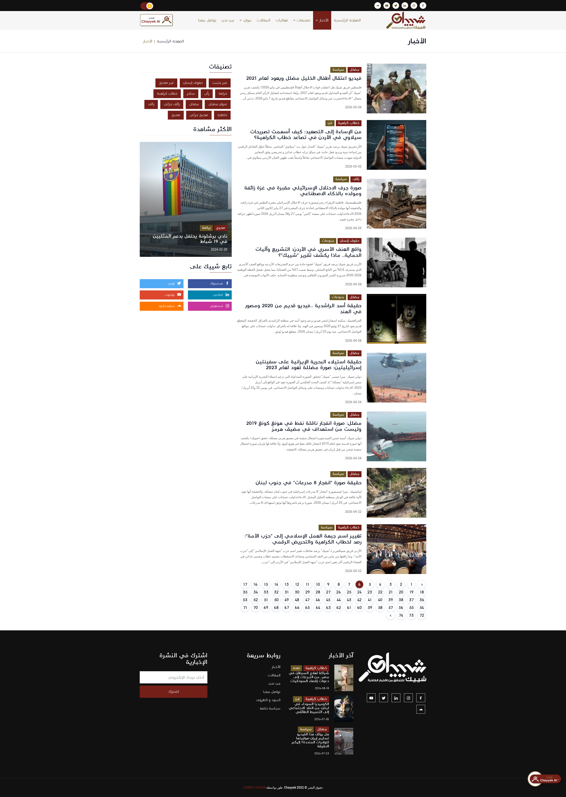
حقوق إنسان (349, 241)
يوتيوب (170, 295)
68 (276, 608)
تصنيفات (302, 20)
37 (411, 600)
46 (318, 600)
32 (276, 592)
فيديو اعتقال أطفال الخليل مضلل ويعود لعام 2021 (303, 78)
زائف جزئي (172, 104)
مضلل (354, 70)
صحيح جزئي (199, 115)
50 (276, 600)
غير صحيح (166, 83)
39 (390, 600)
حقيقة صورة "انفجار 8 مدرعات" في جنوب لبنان (308, 482)
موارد (246, 20)
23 (369, 592)
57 (390, 608)
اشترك (173, 692)
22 (380, 592)
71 (245, 608)
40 (380, 600)
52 (255, 600)
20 (401, 592)
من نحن (228, 20)
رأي (206, 93)
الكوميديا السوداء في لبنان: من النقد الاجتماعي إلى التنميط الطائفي (309, 708)
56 (401, 608)
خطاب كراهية (348, 123)
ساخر (191, 93)
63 (328, 608)
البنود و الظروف (268, 700)
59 (370, 608)
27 (328, 592)
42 (359, 600)
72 (422, 615)
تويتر (172, 283)
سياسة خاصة (270, 708)
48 (297, 600)
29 (307, 592)
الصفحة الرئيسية (347, 20)
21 (391, 592)
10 (318, 584)
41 (370, 600)
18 (422, 592)
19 (411, 592)
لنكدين (218, 295)
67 (286, 608)
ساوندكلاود (167, 306)
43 (349, 600)
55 (411, 608)
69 (266, 608)
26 (338, 592)
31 (287, 592)
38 (401, 600)
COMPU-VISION (254, 787)
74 (401, 615)
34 (255, 592)
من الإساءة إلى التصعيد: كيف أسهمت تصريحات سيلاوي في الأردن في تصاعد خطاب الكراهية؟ (305, 134)
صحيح (175, 115)
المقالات (263, 20)
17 (245, 584)
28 (318, 592)
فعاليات (282, 20)
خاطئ (222, 115)
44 (339, 600)
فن (330, 123)
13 (287, 584)
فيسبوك (217, 283)
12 (297, 584)
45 (328, 600)
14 (276, 584)
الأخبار (323, 20)
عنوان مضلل (217, 104)
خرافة (223, 93)
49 (287, 600)
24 (359, 592)
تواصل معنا (207, 20)
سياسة (338, 70)
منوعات (328, 241)
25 (349, 592)
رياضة (206, 228)
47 (307, 600)
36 (421, 600)
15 (266, 584)
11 (307, 584)
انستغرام (217, 306)
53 (245, 600)
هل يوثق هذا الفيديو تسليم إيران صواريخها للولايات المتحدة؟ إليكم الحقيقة (310, 740)
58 (380, 608)
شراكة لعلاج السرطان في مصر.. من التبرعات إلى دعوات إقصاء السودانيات (309, 677)
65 (307, 608)
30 (297, 592)
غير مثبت (219, 83)
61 (349, 608)
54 (422, 608)
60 (359, 608)
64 (318, 608)
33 (266, 592)
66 (297, 608)
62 (338, 608)
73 (411, 615)
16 (255, 584)
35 (245, 592)
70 (255, 608)
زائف (356, 179)
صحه (296, 668)
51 (266, 600)
